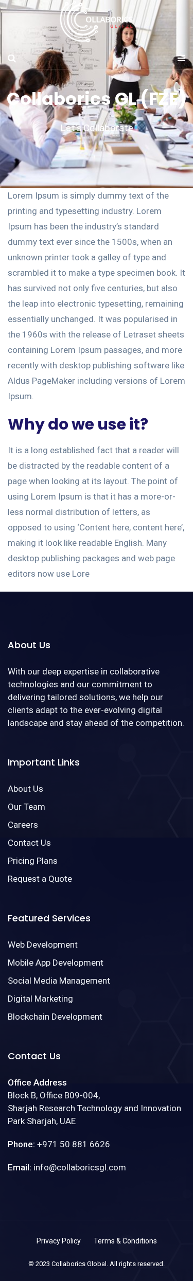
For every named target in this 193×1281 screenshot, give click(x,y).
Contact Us (29, 843)
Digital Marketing (40, 998)
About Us (25, 789)
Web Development (43, 944)
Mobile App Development (55, 962)
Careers (23, 825)
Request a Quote (40, 879)
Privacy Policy (59, 1241)
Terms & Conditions (125, 1241)
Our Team (26, 807)
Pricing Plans (33, 861)
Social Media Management (59, 980)
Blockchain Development (55, 1016)
